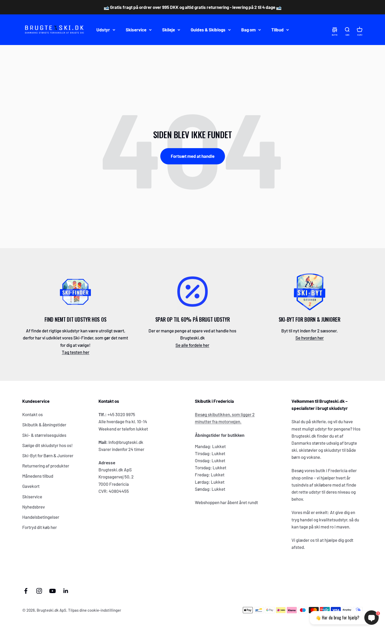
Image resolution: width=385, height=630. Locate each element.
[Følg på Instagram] (39, 590)
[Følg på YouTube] (52, 590)
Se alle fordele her (192, 345)
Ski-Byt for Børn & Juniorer (47, 455)
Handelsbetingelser (40, 517)
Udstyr (103, 29)
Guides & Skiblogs (208, 29)
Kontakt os (32, 414)
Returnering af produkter (45, 465)
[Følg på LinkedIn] (65, 590)
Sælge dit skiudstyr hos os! (47, 445)
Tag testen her (75, 352)
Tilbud (277, 29)
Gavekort (31, 486)
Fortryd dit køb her (39, 527)
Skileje (168, 29)
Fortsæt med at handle (192, 156)
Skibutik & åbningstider (44, 424)
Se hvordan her (309, 337)
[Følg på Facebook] (25, 590)
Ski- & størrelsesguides (44, 435)
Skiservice (136, 29)
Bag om (248, 29)
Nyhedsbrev (33, 506)
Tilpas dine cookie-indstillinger (94, 610)
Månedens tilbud (37, 475)
